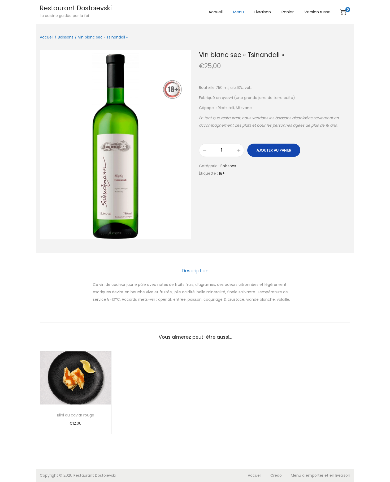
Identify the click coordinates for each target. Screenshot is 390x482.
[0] (343, 12)
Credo (276, 475)
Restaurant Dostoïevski (76, 8)
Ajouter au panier (274, 150)
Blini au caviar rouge (75, 415)
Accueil (46, 37)
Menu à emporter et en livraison (320, 475)
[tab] (195, 270)
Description (195, 270)
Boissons (65, 37)
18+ (222, 173)
